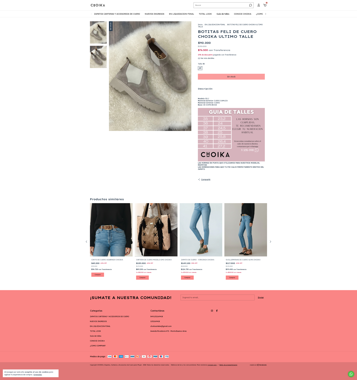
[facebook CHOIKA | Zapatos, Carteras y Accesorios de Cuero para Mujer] (217, 311)
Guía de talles (223, 14)
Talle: (201, 64)
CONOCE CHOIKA (242, 14)
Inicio (200, 25)
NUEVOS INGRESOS (154, 14)
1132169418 (155, 321)
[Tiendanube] (258, 365)
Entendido (38, 375)
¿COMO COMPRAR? (98, 346)
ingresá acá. (212, 365)
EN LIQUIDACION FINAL (181, 14)
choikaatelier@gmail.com (161, 326)
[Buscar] (250, 5)
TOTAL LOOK (205, 14)
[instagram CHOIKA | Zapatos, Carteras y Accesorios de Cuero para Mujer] (212, 311)
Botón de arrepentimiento (228, 365)
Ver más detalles (207, 58)
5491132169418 (156, 316)
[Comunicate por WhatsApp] (351, 374)
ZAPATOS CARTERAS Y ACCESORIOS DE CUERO (117, 14)
